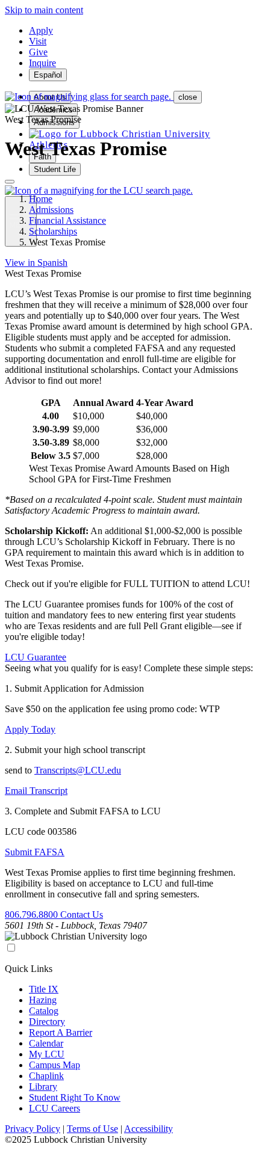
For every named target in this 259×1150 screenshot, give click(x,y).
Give (38, 52)
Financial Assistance (67, 220)
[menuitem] (119, 134)
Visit (37, 41)
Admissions (51, 209)
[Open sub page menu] (9, 181)
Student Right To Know (74, 1097)
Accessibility (148, 1129)
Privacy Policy (32, 1129)
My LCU (46, 1054)
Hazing (43, 1000)
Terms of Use (92, 1129)
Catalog (43, 1011)
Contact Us (81, 914)
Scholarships (53, 231)
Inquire (42, 63)
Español (48, 74)
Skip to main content (44, 10)
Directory (47, 1021)
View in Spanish (36, 262)
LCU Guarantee (35, 657)
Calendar (46, 1043)
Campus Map (54, 1065)
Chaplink (46, 1076)
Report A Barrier (60, 1032)
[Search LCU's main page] (99, 190)
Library (43, 1086)
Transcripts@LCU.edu (77, 770)
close (187, 97)
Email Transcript (36, 791)
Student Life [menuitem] (55, 169)
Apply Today (30, 729)
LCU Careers (54, 1108)
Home (40, 199)
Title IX (43, 989)
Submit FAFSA (34, 852)
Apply (41, 30)
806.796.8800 (32, 914)
